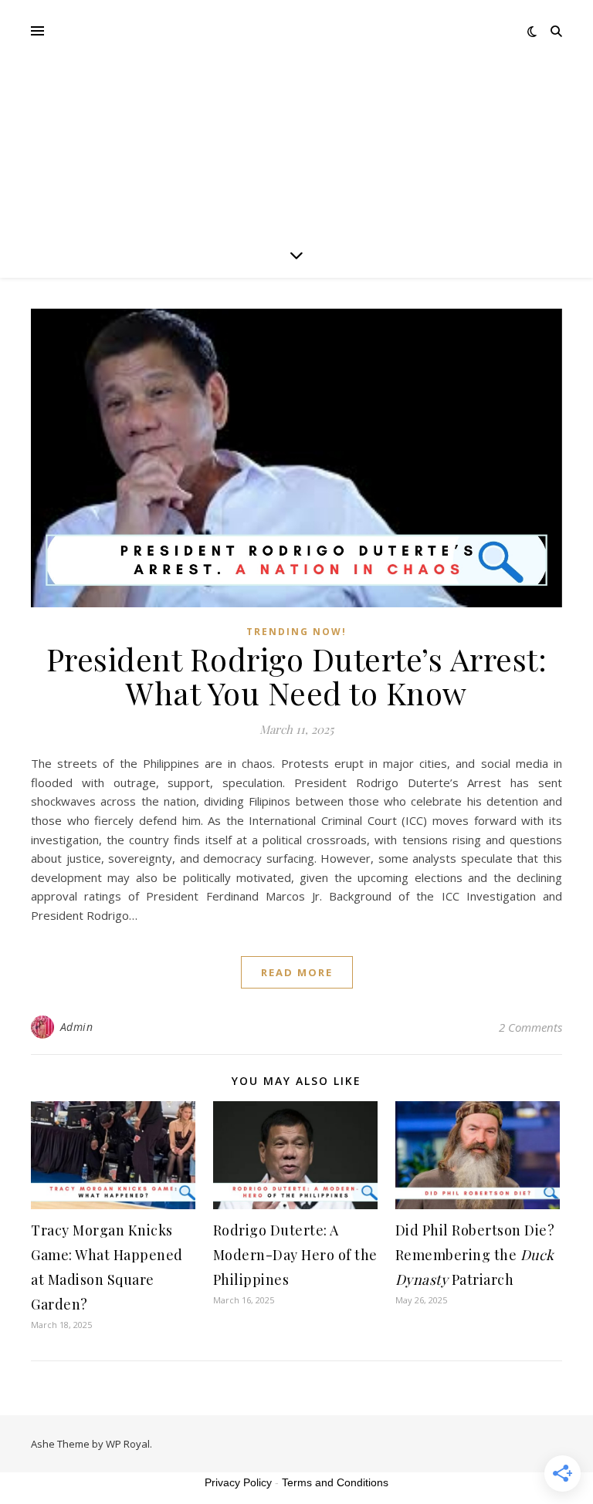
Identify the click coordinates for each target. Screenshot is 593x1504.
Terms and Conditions (335, 1482)
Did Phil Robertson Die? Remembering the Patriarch (475, 1255)
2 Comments (530, 1027)
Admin (76, 1026)
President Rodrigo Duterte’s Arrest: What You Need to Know (296, 675)
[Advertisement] (296, 116)
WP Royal (128, 1444)
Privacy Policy (238, 1482)
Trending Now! (296, 631)
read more (297, 972)
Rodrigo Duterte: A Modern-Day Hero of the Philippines (295, 1255)
